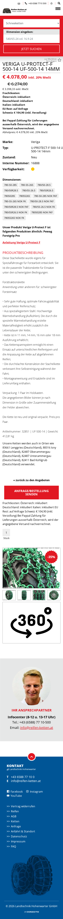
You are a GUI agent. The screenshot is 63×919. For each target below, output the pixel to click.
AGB (13, 816)
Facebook (16, 791)
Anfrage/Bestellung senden (31, 492)
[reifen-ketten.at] (19, 10)
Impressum (18, 841)
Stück (6, 538)
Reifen (15, 811)
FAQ (13, 846)
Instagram (36, 791)
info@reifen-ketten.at (36, 727)
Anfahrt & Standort (23, 831)
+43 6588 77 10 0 (22, 777)
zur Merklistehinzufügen (50, 60)
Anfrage (16, 826)
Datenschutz (19, 836)
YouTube (16, 796)
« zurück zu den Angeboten (31, 480)
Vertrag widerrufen (23, 806)
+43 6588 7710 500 (37, 3)
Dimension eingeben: (19, 31)
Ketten (15, 821)
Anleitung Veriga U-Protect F (21, 242)
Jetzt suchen (31, 49)
